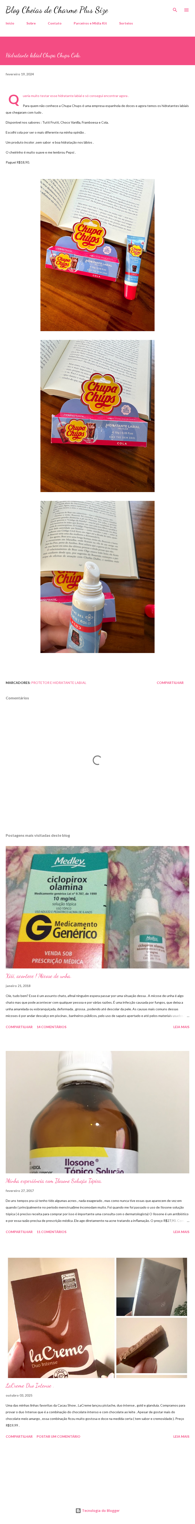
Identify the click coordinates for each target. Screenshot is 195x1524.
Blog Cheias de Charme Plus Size (57, 10)
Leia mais (181, 1027)
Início (10, 23)
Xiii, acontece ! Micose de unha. (39, 975)
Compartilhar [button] (170, 683)
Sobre (31, 23)
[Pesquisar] (175, 8)
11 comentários (51, 1232)
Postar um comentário (58, 1436)
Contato (55, 23)
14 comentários (51, 1027)
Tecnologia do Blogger (100, 1510)
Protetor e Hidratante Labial (58, 683)
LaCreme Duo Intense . (30, 1385)
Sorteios (126, 23)
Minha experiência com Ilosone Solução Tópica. (54, 1180)
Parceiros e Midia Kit (90, 23)
